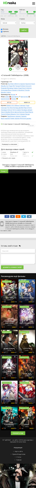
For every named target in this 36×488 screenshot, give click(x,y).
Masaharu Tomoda (24, 90)
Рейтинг (22, 10)
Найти (24, 30)
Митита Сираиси (20, 84)
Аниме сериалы (15, 118)
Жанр (3, 19)
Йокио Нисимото (13, 90)
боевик (14, 99)
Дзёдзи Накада (25, 114)
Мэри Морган (29, 112)
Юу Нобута (11, 84)
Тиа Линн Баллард (12, 108)
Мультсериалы (5, 118)
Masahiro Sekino (6, 92)
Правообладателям (18, 454)
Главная (18, 460)
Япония (13, 94)
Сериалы (6, 31)
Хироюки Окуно (30, 84)
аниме (7, 97)
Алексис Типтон (12, 110)
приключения (5, 99)
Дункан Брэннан (20, 112)
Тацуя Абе (12, 86)
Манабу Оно (5, 86)
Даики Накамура (22, 110)
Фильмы (5, 29)
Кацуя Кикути (22, 88)
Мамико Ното (10, 105)
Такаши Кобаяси (20, 86)
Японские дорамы (25, 118)
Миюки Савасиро (20, 105)
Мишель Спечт (15, 114)
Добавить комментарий (12, 267)
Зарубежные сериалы (14, 116)
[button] (8, 158)
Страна (22, 19)
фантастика (24, 97)
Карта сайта (19, 451)
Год (2, 10)
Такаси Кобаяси (6, 114)
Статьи (18, 457)
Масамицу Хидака (12, 88)
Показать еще (18, 433)
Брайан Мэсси (10, 112)
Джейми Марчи (23, 108)
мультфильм (15, 97)
